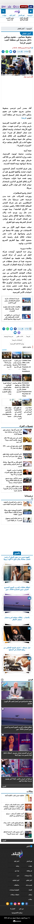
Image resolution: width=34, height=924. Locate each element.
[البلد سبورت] (24, 6)
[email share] (3, 51)
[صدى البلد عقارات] (9, 6)
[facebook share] (14, 51)
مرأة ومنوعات (28, 875)
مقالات (30, 899)
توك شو (17, 871)
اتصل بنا (12, 908)
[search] (3, 11)
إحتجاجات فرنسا (17, 340)
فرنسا (24, 118)
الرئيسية (29, 15)
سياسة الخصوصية (17, 912)
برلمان (30, 894)
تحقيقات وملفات (14, 894)
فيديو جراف (29, 885)
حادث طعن (19, 336)
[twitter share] (10, 51)
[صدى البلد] (17, 11)
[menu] (30, 11)
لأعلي (28, 846)
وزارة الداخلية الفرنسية (17, 343)
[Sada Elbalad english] (3, 6)
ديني (18, 875)
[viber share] (18, 332)
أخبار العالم (21, 28)
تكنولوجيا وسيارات (14, 890)
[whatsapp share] (6, 51)
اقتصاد (30, 890)
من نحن (21, 908)
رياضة (17, 866)
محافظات (16, 885)
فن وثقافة (29, 871)
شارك (19, 51)
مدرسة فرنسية (8, 336)
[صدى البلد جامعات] (16, 6)
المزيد (4, 786)
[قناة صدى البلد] (30, 6)
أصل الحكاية (16, 880)
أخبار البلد (12, 15)
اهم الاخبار (21, 15)
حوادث (4, 15)
